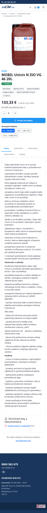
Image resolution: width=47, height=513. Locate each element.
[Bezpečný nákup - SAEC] (40, 506)
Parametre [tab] (18, 148)
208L (23, 130)
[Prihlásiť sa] (30, 7)
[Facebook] (4, 472)
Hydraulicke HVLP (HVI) (13, 16)
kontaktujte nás (23, 440)
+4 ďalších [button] (6, 96)
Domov (4, 13)
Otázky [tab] (22, 154)
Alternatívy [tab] (32, 148)
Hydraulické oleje (23, 13)
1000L (10, 135)
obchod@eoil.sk (8, 468)
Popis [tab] (6, 148)
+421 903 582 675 (10, 2)
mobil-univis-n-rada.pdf (19, 425)
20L (8, 130)
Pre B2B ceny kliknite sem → (13, 107)
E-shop (12, 13)
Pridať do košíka (25, 120)
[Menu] (43, 7)
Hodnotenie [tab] (9, 154)
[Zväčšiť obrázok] (23, 44)
